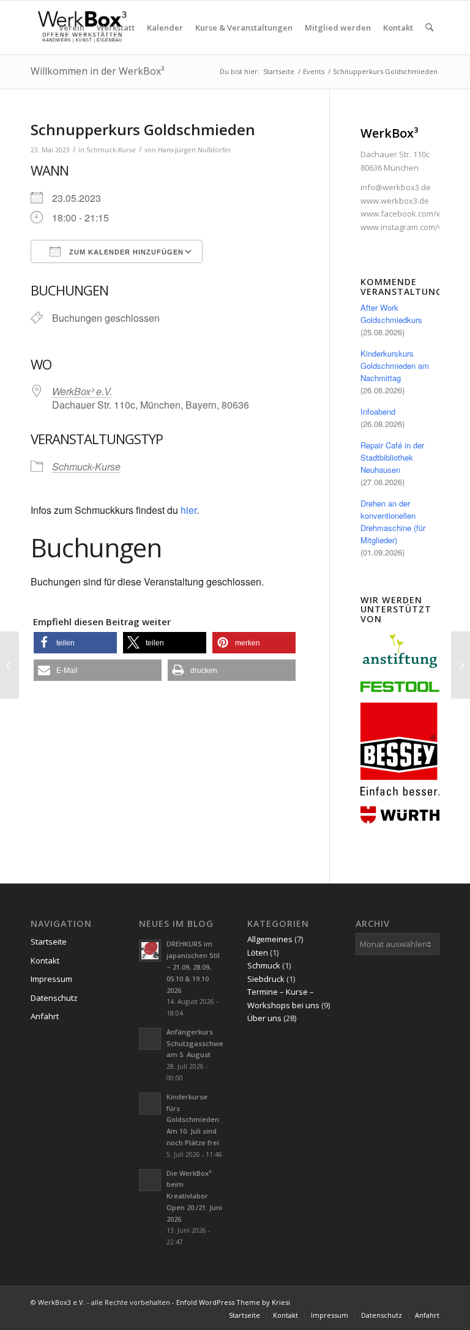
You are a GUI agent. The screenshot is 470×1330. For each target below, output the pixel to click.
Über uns (264, 1018)
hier (188, 510)
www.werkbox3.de (394, 200)
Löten (257, 952)
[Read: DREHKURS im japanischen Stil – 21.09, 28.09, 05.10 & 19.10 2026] (150, 951)
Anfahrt (45, 1016)
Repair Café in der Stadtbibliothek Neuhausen (392, 457)
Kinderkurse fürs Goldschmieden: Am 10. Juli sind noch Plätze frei (193, 1119)
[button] (75, 642)
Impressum (51, 978)
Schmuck (263, 965)
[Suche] (429, 27)
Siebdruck (266, 978)
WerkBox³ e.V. (82, 391)
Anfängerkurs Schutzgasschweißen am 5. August (202, 1043)
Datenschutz (54, 997)
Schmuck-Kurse (111, 150)
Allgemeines (270, 939)
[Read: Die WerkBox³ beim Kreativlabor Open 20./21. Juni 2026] (150, 1180)
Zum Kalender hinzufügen (125, 252)
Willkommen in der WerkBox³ (97, 71)
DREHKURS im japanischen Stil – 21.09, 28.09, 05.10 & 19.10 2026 (193, 966)
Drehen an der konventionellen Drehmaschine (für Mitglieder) (392, 521)
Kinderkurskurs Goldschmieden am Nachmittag (394, 365)
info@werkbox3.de (395, 187)
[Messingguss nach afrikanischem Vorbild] (9, 665)
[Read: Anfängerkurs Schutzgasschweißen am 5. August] (150, 1039)
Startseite (49, 941)
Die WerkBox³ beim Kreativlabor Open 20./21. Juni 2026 (194, 1196)
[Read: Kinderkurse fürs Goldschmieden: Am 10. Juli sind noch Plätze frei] (150, 1104)
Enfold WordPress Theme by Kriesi (233, 1302)
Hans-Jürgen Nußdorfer (194, 150)
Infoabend (377, 411)
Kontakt (45, 960)
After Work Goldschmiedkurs (391, 313)
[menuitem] (72, 27)
